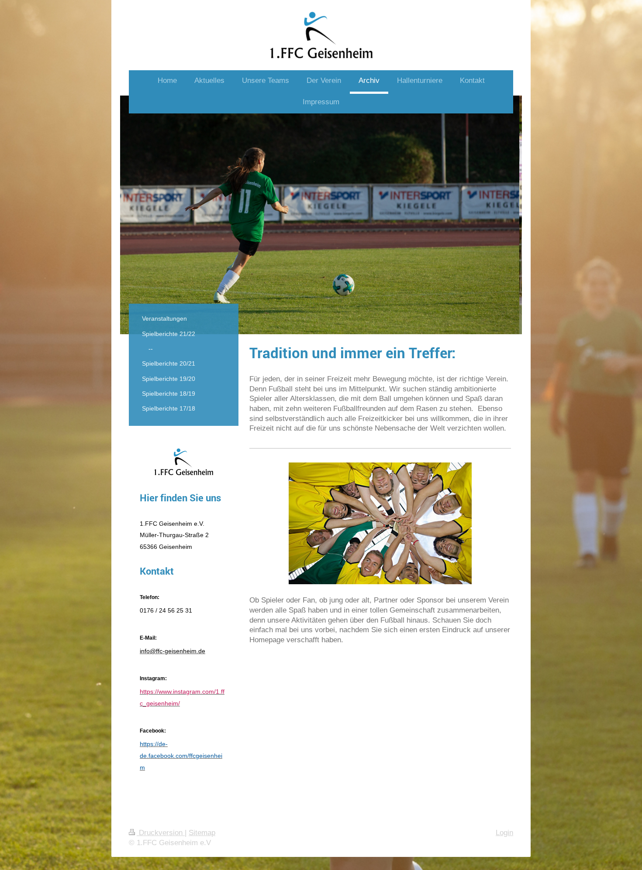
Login (504, 833)
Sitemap (202, 833)
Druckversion (161, 833)
